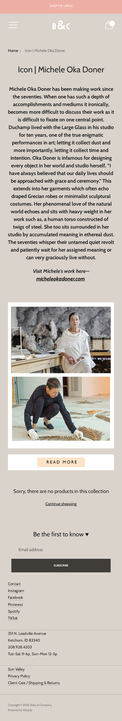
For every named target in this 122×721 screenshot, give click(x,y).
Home (13, 50)
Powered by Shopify (20, 710)
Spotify (14, 611)
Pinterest (15, 604)
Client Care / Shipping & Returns (34, 682)
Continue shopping (61, 503)
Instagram (16, 590)
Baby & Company (41, 705)
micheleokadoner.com (60, 279)
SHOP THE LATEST (61, 6)
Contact (14, 583)
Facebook (15, 597)
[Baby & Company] (61, 25)
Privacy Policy (19, 676)
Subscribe (61, 565)
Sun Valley (16, 669)
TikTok (13, 618)
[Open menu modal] (13, 25)
